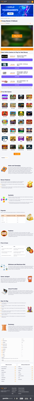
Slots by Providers (21, 388)
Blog (12, 393)
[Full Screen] (32, 23)
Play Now (17, 59)
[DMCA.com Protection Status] (21, 398)
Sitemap (19, 393)
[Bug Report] (30, 23)
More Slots (17, 153)
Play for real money (17, 49)
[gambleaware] (8, 398)
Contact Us (13, 391)
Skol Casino (13, 64)
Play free (17, 36)
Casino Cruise (12, 72)
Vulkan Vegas (12, 81)
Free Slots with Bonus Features (23, 391)
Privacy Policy (14, 388)
